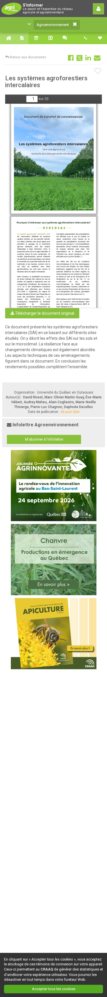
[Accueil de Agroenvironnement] (7, 38)
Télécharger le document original (44, 313)
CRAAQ (47, 969)
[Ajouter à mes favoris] (98, 71)
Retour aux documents (27, 57)
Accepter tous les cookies (53, 989)
